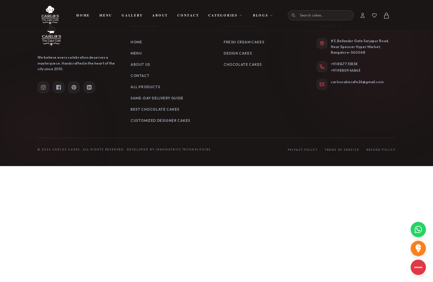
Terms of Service (342, 149)
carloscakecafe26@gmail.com (357, 82)
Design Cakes (238, 53)
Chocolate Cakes (243, 64)
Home (83, 15)
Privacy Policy (303, 149)
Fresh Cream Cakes (244, 42)
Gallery (132, 15)
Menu (105, 15)
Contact (188, 15)
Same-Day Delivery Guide (157, 98)
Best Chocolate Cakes (154, 109)
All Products (145, 87)
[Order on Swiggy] (418, 248)
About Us (140, 64)
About (160, 15)
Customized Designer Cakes (160, 120)
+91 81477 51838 (344, 64)
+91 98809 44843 (345, 70)
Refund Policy (381, 149)
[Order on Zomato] (418, 267)
